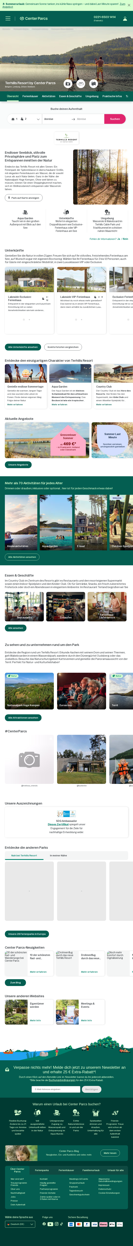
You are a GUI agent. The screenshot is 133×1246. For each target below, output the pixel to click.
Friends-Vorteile (47, 1193)
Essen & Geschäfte (70, 96)
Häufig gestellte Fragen (48, 1184)
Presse (14, 1201)
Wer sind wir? (17, 1179)
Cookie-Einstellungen (109, 1193)
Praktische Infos (112, 96)
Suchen (115, 118)
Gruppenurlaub (77, 1183)
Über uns (15, 1189)
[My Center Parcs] (125, 19)
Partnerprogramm (49, 1189)
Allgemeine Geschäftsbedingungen (110, 1180)
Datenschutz (104, 1189)
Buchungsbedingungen (62, 1080)
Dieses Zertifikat (58, 824)
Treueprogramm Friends (19, 1184)
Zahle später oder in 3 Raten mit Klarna (50, 1198)
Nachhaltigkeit (18, 1193)
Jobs (13, 1197)
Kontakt (44, 1179)
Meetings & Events (78, 1179)
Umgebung (92, 96)
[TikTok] (61, 1224)
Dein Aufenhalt (18, 1204)
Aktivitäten (48, 96)
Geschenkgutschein (79, 1194)
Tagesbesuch (76, 1190)
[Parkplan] (93, 83)
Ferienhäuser (30, 96)
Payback (73, 1187)
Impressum (103, 1185)
